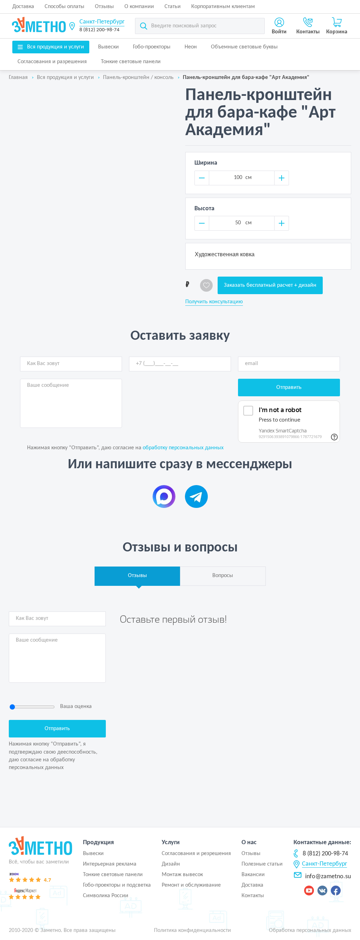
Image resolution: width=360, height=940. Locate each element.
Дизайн (171, 864)
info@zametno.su (328, 876)
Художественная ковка (225, 254)
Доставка (23, 6)
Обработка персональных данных (310, 930)
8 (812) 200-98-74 (99, 30)
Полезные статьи (262, 864)
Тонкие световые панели (131, 62)
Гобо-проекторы (152, 47)
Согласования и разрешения (52, 62)
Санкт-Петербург (101, 22)
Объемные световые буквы (244, 47)
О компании (139, 6)
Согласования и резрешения (196, 853)
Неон (191, 47)
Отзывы (104, 6)
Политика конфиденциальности (192, 930)
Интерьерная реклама (109, 864)
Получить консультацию (214, 302)
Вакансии (253, 875)
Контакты (253, 896)
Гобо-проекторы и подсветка (117, 885)
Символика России (105, 896)
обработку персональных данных (183, 448)
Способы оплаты (64, 6)
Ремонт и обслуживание (191, 885)
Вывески (108, 47)
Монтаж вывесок (182, 875)
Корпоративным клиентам (223, 6)
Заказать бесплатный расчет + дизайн (270, 285)
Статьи (173, 6)
